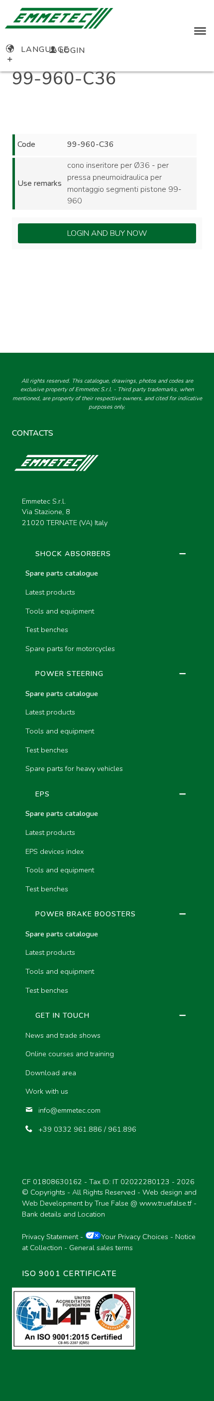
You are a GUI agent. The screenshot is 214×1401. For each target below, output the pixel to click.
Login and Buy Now (107, 233)
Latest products (50, 592)
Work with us (46, 1091)
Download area (50, 1073)
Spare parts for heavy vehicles (74, 768)
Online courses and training (69, 1054)
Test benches (46, 630)
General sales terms (101, 1248)
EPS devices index (54, 851)
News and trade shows (63, 1035)
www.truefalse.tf (165, 1203)
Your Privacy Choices (134, 1237)
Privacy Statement (50, 1237)
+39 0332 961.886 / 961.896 (87, 1129)
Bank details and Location (63, 1214)
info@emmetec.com (69, 1110)
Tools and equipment (59, 611)
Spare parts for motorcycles (70, 649)
